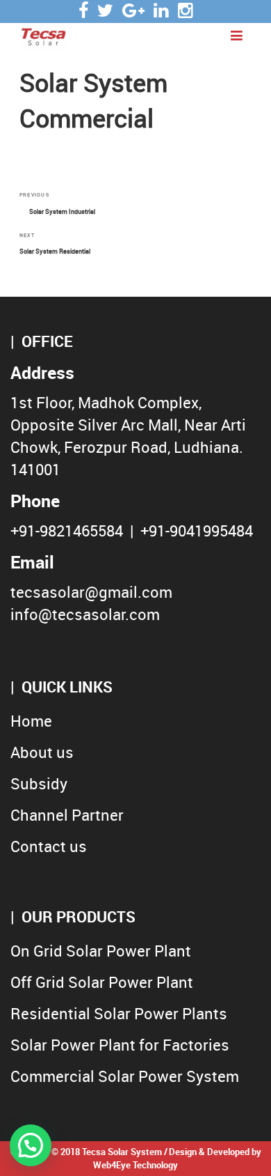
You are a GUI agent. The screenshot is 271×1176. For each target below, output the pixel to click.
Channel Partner (67, 815)
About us (42, 752)
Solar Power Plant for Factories (119, 1044)
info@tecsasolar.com (85, 614)
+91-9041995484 (196, 530)
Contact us (48, 846)
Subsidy (38, 783)
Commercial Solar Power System (124, 1076)
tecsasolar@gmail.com (91, 592)
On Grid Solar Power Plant (100, 950)
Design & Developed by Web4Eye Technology (177, 1158)
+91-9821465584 (66, 530)
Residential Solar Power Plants (118, 1013)
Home (31, 721)
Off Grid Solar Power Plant (101, 982)
